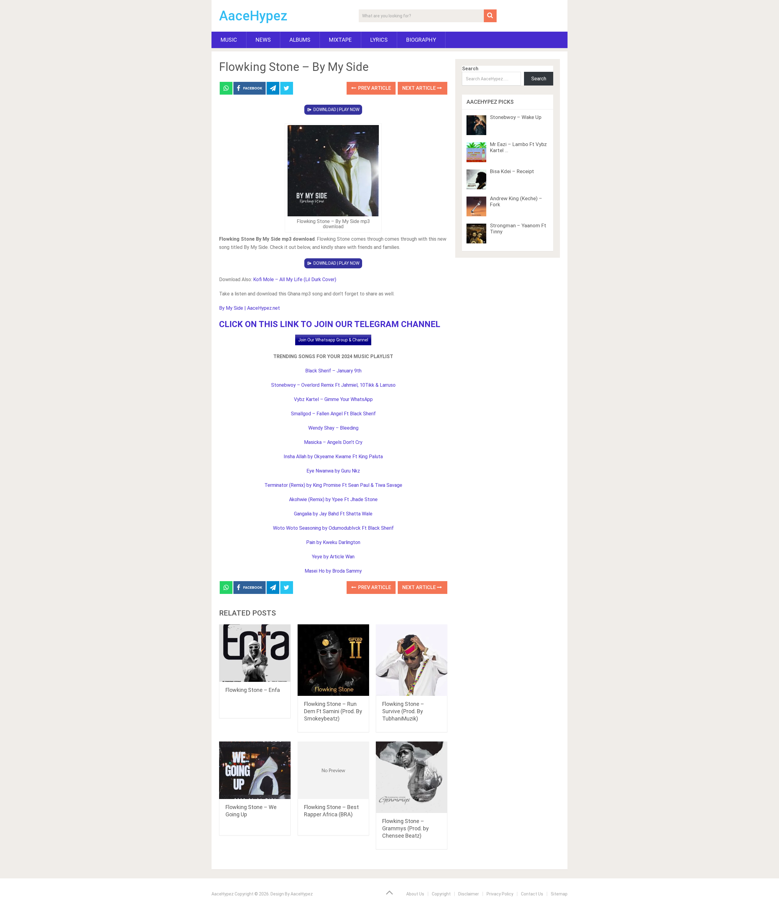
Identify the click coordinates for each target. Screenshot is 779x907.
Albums (299, 40)
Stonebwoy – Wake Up (515, 117)
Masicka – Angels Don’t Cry (333, 442)
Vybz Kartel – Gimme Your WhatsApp (333, 399)
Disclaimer (468, 893)
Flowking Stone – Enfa (252, 690)
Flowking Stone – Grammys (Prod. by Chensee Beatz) (405, 828)
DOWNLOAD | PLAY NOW (336, 109)
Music (229, 40)
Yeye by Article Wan (333, 557)
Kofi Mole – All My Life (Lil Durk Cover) (294, 279)
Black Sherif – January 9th (333, 371)
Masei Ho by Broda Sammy (333, 571)
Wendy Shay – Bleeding (333, 428)
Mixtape (340, 40)
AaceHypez (253, 16)
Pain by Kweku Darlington (333, 542)
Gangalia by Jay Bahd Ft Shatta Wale (333, 514)
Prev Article (374, 88)
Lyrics (379, 40)
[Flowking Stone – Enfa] (255, 653)
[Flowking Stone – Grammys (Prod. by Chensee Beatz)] (411, 777)
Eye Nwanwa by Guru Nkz (333, 471)
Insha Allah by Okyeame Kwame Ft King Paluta (333, 456)
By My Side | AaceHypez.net (249, 308)
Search (470, 69)
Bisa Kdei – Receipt (512, 171)
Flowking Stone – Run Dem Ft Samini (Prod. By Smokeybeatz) (333, 711)
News (263, 40)
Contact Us (532, 893)
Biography (421, 40)
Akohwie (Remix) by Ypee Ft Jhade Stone (333, 499)
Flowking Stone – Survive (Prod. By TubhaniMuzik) (403, 711)
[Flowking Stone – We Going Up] (255, 770)
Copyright (441, 893)
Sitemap (559, 893)
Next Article (419, 88)
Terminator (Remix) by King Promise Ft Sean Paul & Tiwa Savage (333, 485)
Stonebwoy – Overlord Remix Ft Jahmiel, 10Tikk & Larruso (333, 385)
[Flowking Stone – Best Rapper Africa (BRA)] (333, 770)
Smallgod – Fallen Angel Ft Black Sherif (333, 414)
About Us (415, 893)
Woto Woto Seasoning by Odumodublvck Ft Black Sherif (333, 528)
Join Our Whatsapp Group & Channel (333, 339)
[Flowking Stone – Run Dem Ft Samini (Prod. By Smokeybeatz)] (333, 660)
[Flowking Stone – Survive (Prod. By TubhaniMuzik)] (411, 660)
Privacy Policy (500, 893)
